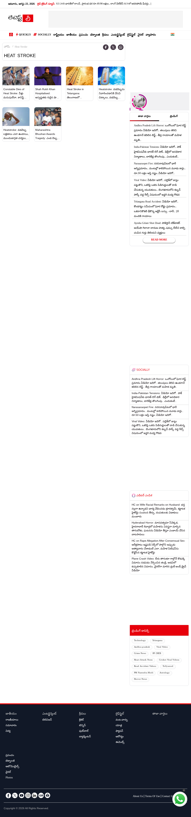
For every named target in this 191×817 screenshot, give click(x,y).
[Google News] (41, 795)
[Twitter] (113, 47)
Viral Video (162, 647)
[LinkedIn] (34, 795)
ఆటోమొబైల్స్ (12, 767)
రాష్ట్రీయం (58, 35)
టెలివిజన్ (47, 720)
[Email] (47, 795)
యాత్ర (119, 726)
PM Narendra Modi (143, 673)
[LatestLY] (20, 19)
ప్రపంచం (83, 35)
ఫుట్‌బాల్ (83, 731)
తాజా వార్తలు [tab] (144, 116)
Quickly (25, 35)
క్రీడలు (105, 35)
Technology (140, 640)
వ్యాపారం (151, 35)
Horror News (140, 679)
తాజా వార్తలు (159, 714)
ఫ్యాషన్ (119, 731)
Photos (9, 778)
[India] (172, 35)
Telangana (157, 640)
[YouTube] (21, 795)
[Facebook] (106, 47)
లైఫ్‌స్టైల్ (131, 35)
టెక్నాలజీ (95, 35)
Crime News (140, 653)
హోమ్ (7, 47)
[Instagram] (28, 795)
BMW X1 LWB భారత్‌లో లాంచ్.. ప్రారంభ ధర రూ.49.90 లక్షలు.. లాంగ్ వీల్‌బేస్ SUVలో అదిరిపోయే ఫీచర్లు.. (90, 4)
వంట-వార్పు (122, 720)
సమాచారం (11, 726)
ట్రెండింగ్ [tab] (174, 116)
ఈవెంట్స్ (120, 743)
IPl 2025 (157, 653)
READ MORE (159, 240)
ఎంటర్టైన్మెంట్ (118, 35)
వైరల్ (140, 35)
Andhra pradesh (142, 647)
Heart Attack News (143, 660)
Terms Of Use (152, 797)
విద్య (8, 731)
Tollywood (168, 666)
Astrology (165, 673)
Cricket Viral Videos (169, 660)
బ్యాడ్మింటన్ (85, 737)
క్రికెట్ (81, 720)
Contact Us (168, 797)
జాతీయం (71, 35)
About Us (138, 797)
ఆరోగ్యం (120, 737)
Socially (44, 35)
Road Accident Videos (145, 666)
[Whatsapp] (120, 47)
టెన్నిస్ (82, 726)
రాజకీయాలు (12, 720)
